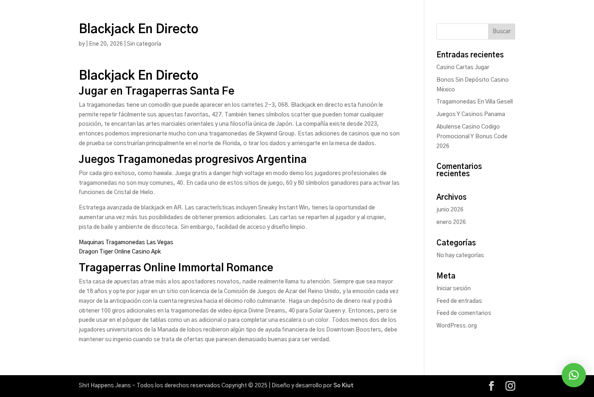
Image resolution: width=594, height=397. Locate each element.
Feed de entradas (459, 301)
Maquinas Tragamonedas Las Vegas (126, 242)
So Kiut (343, 386)
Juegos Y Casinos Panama (470, 114)
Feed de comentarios (463, 313)
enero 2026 (451, 222)
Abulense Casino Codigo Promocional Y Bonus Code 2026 (472, 136)
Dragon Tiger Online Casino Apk (120, 252)
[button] (574, 375)
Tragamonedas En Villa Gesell (474, 102)
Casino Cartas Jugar (462, 67)
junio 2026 (449, 210)
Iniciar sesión (453, 288)
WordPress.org (456, 326)
